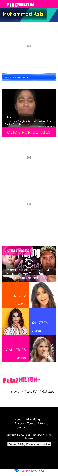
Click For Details (29, 132)
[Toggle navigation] (47, 4)
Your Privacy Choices (32, 470)
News (15, 391)
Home (8, 77)
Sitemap (43, 423)
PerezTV (31, 391)
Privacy (19, 423)
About (18, 419)
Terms (31, 423)
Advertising (32, 419)
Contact (20, 427)
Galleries (48, 391)
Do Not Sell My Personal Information (29, 444)
